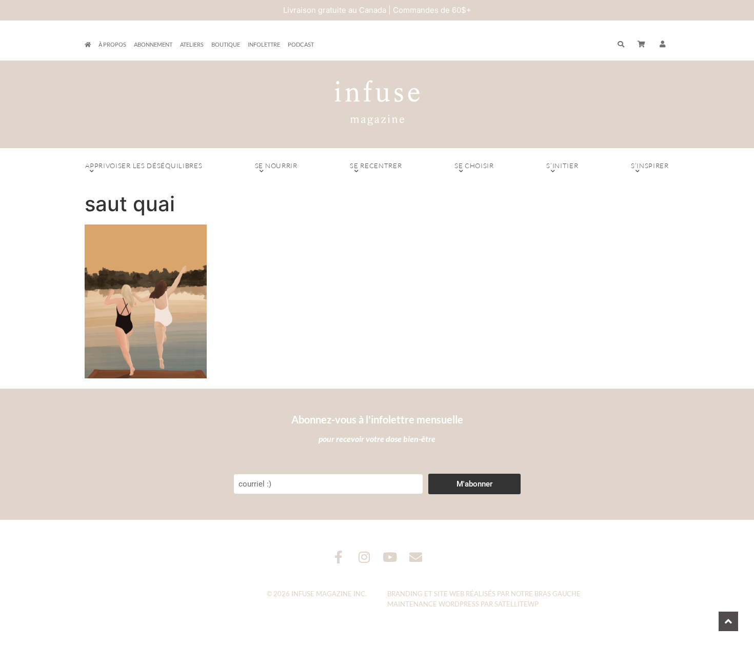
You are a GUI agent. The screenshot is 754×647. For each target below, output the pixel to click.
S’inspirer (650, 165)
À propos (112, 44)
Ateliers (192, 44)
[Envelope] (415, 557)
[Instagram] (364, 557)
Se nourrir (276, 165)
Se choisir (474, 165)
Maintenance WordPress (433, 604)
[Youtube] (390, 557)
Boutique (225, 44)
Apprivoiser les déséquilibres (143, 165)
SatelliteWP (516, 604)
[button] (663, 44)
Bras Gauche (557, 594)
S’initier (562, 165)
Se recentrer (376, 165)
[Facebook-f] (338, 557)
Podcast (301, 44)
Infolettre (264, 44)
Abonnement (153, 44)
